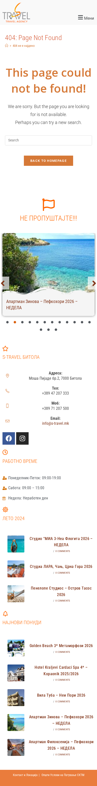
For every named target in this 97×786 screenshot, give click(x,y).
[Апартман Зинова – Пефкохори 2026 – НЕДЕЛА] (48, 264)
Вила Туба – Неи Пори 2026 (61, 695)
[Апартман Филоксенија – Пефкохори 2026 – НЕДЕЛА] (15, 747)
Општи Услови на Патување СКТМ (63, 775)
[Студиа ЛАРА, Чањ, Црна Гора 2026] (15, 568)
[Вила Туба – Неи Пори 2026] (15, 697)
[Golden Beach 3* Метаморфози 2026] (15, 648)
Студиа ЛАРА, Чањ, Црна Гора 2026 (61, 566)
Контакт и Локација (25, 775)
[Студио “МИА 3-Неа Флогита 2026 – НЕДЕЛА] (15, 544)
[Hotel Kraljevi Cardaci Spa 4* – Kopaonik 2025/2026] (15, 673)
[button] (73, 17)
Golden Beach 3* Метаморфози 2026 (61, 645)
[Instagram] (22, 438)
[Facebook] (8, 438)
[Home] (6, 46)
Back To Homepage (48, 161)
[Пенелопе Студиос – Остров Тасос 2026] (15, 593)
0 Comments (62, 551)
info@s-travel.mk (55, 423)
